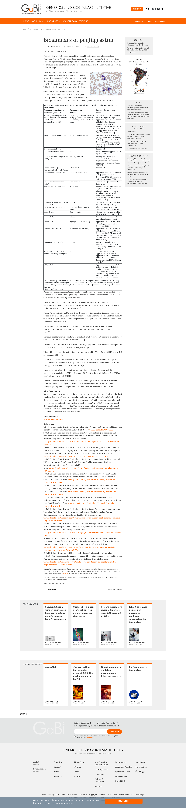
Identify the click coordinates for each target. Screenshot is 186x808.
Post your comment (93, 46)
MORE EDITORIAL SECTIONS (75, 21)
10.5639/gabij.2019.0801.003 (101, 430)
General (41, 29)
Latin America (39, 770)
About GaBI (138, 21)
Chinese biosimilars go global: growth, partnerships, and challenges (138, 168)
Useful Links (120, 781)
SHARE (24, 714)
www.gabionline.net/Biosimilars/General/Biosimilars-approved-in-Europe (76, 456)
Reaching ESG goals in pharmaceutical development (137, 44)
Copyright (93, 795)
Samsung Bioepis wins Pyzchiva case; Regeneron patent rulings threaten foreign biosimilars (138, 161)
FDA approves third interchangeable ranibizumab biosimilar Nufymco (137, 108)
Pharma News (121, 776)
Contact (102, 795)
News (56, 771)
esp (158, 9)
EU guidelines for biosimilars (137, 148)
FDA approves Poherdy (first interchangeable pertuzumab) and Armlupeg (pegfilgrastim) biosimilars (138, 115)
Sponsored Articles (123, 767)
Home (26, 21)
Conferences (120, 762)
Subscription (160, 21)
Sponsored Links (122, 771)
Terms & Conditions (69, 795)
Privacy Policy (90, 737)
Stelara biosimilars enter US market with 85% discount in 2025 (137, 175)
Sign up (137, 9)
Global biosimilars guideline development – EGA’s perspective (137, 143)
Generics (37, 21)
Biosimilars (53, 21)
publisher (65, 573)
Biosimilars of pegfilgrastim (55, 29)
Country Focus (101, 769)
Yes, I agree (124, 801)
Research (57, 776)
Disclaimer (83, 795)
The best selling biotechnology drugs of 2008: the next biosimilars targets (138, 136)
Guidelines (99, 774)
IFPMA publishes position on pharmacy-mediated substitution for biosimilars (137, 181)
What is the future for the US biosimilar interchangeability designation (138, 50)
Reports (98, 786)
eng (154, 9)
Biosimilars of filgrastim (53, 419)
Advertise (149, 21)
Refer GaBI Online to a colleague (132, 795)
